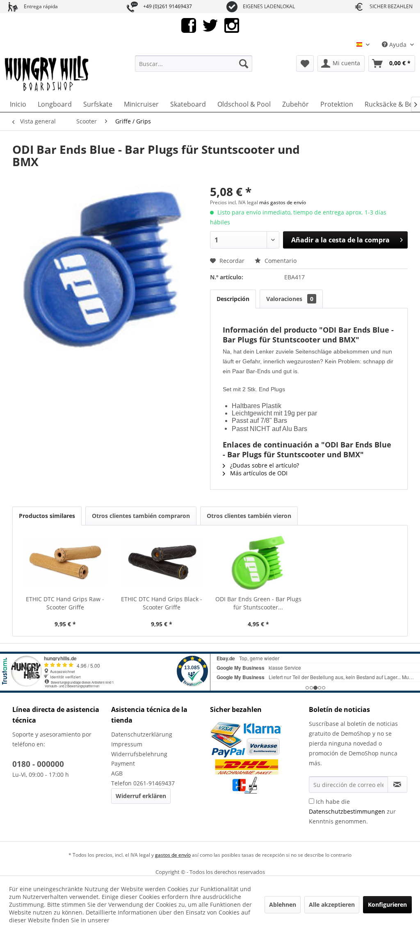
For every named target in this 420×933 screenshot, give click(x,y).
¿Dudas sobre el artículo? (263, 465)
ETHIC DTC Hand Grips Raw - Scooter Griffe (65, 603)
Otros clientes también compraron (141, 516)
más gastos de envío (282, 202)
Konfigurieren (387, 904)
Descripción (233, 299)
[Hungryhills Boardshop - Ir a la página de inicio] (47, 73)
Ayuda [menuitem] (398, 44)
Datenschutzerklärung (141, 734)
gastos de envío (173, 854)
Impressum (126, 744)
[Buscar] (243, 63)
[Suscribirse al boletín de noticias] (397, 784)
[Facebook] (188, 24)
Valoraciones (289, 299)
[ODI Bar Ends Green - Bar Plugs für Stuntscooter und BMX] (258, 562)
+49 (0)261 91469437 (167, 6)
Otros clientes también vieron (249, 516)
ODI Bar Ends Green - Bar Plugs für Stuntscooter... (258, 603)
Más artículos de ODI (258, 473)
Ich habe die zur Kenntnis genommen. (352, 811)
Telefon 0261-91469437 (143, 783)
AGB (117, 773)
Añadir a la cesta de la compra (340, 239)
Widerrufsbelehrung (139, 754)
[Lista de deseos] (305, 63)
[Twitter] (210, 24)
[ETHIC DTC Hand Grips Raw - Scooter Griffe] (65, 562)
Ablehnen (282, 904)
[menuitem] (194, 63)
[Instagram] (232, 24)
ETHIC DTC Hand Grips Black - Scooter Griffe (161, 603)
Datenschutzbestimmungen (347, 811)
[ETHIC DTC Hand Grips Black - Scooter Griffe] (162, 562)
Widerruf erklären (141, 796)
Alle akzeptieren (332, 904)
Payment (123, 763)
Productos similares (47, 516)
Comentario (280, 261)
